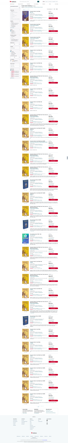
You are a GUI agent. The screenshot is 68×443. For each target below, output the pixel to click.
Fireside (31, 130)
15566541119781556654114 (39, 66)
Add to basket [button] (53, 18)
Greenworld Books (34, 213)
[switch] (11, 60)
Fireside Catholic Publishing (34, 25)
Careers (31, 422)
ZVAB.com (50, 436)
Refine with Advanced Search (38, 7)
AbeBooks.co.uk (18, 436)
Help (56, 1)
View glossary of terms (49, 411)
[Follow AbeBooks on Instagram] (47, 424)
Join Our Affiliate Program (24, 421)
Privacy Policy (31, 425)
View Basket (14, 425)
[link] (57, 9)
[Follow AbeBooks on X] (47, 422)
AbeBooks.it (31, 436)
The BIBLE (31, 330)
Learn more (11, 27)
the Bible (31, 51)
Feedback (67, 158)
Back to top (34, 416)
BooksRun (33, 267)
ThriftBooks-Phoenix (35, 399)
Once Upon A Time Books (35, 294)
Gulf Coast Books (34, 94)
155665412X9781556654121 (39, 80)
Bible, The (31, 12)
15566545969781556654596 (39, 144)
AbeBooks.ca (41, 436)
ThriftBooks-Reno (34, 386)
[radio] (10, 52)
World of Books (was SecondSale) (36, 17)
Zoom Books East (34, 121)
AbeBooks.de (23, 436)
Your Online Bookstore (35, 107)
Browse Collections (15, 421)
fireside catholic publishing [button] (29, 7)
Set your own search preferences (50, 412)
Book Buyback (23, 422)
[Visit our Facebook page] (47, 420)
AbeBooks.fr (27, 436)
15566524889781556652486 (39, 183)
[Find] (38, 1)
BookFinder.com (34, 437)
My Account (50, 1)
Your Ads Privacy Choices (32, 426)
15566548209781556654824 (39, 237)
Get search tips (48, 410)
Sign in (47, 1)
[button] (22, 9)
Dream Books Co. (34, 185)
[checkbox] (10, 11)
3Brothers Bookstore (35, 173)
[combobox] (28, 1)
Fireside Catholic (32, 180)
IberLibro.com (45, 436)
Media (30, 421)
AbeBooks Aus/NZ (37, 436)
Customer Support (40, 421)
